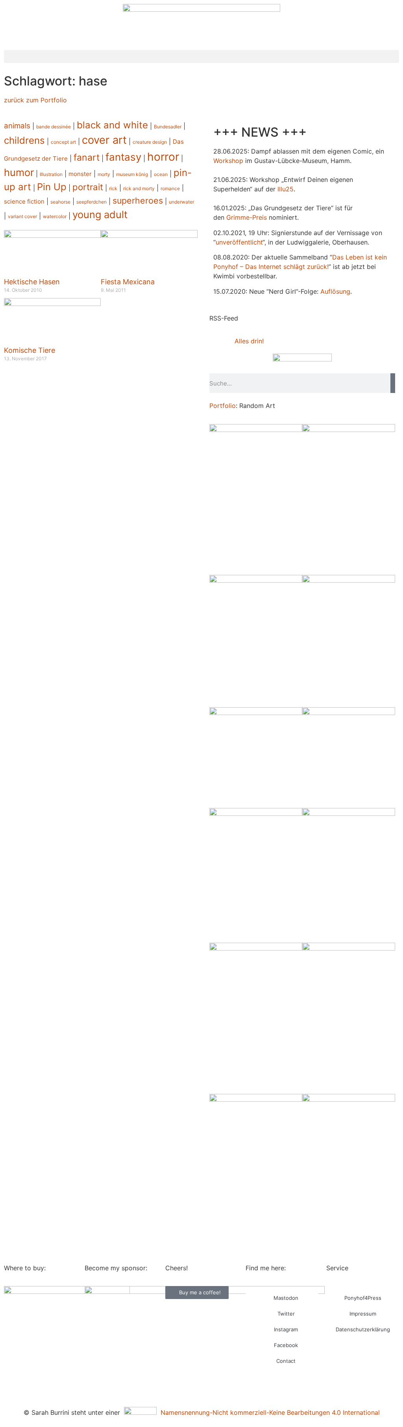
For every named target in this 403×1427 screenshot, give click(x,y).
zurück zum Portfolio (35, 100)
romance (170, 188)
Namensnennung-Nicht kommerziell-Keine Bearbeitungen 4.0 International (268, 1412)
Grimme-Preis (246, 217)
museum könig (132, 174)
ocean (161, 174)
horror (163, 156)
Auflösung (335, 291)
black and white (112, 125)
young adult (100, 214)
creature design (150, 142)
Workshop (228, 161)
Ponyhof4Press (362, 1298)
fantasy (123, 157)
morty (104, 174)
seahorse (60, 202)
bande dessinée (53, 127)
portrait (87, 187)
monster (80, 174)
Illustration (51, 174)
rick (113, 188)
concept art (63, 142)
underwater (181, 202)
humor (19, 172)
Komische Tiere (29, 350)
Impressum (362, 1313)
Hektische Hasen (32, 282)
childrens (24, 140)
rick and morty (139, 188)
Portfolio (222, 406)
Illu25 (285, 189)
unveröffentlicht (239, 242)
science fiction (24, 201)
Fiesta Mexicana (128, 282)
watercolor (55, 216)
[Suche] (392, 383)
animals (17, 125)
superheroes (138, 200)
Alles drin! (249, 341)
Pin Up (52, 187)
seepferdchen (91, 202)
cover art (104, 139)
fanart (87, 157)
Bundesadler (167, 127)
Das (338, 257)
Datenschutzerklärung (363, 1329)
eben (356, 257)
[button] (201, 56)
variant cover (22, 216)
